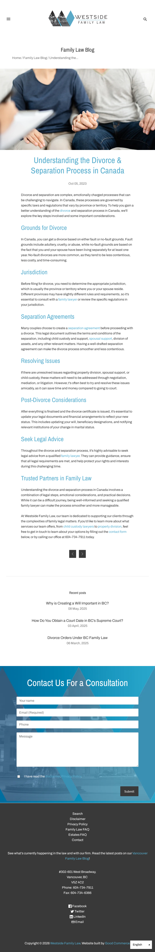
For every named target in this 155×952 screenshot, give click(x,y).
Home (16, 58)
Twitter (79, 911)
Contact (77, 840)
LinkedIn (79, 916)
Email (79, 922)
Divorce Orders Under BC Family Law (77, 638)
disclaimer (52, 776)
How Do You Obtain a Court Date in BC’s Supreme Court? (77, 621)
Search (77, 813)
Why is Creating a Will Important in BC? (77, 603)
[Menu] (8, 19)
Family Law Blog (35, 58)
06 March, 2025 (78, 643)
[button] (141, 944)
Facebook (79, 906)
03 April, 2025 (77, 625)
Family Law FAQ (77, 829)
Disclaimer (77, 819)
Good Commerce (117, 943)
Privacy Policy (71, 776)
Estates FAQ (77, 834)
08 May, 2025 (77, 608)
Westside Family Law (65, 943)
